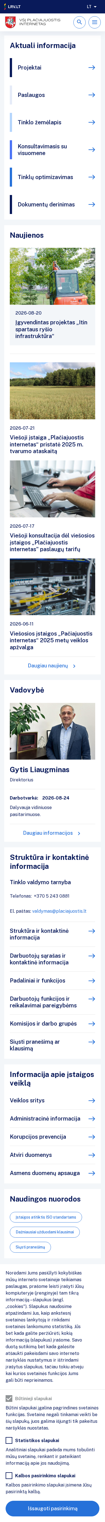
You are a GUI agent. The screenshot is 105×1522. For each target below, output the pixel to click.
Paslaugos (31, 95)
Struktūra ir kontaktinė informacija (39, 934)
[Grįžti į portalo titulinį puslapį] (12, 6)
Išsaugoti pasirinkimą (53, 1508)
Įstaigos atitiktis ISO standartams (46, 1217)
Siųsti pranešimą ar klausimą (35, 1045)
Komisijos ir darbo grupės (43, 1023)
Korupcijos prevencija (38, 1136)
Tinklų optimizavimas (45, 177)
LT (89, 6)
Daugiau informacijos (48, 833)
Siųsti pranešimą (30, 1247)
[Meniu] (94, 22)
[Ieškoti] (79, 22)
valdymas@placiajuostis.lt (59, 911)
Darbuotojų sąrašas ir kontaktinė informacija (39, 959)
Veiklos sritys (27, 1100)
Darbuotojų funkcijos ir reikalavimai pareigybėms (43, 1002)
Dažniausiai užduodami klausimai (45, 1232)
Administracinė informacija (45, 1118)
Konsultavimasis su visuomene (42, 149)
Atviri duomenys (31, 1155)
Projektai (29, 67)
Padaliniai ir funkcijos (37, 980)
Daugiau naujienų (48, 666)
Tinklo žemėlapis (39, 122)
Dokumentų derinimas (46, 204)
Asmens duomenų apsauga (45, 1173)
